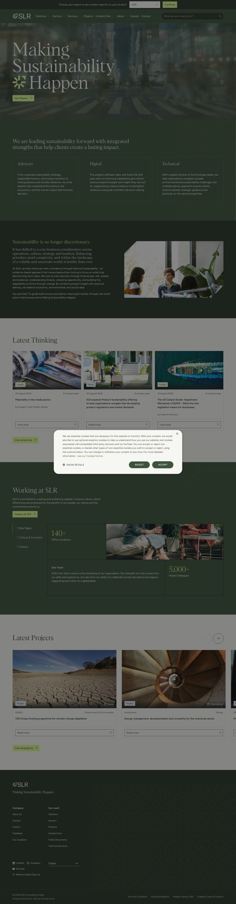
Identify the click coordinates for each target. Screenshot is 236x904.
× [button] (177, 434)
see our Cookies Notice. (90, 456)
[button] (73, 465)
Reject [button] (139, 464)
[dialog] (118, 452)
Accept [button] (162, 464)
